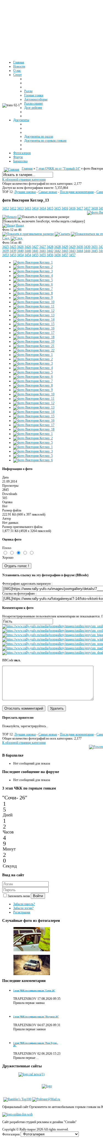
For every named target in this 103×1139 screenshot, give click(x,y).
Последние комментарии (77, 192)
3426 (20, 247)
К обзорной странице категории (24, 179)
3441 (35, 251)
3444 (79, 251)
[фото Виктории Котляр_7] (33, 289)
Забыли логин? (23, 908)
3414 (35, 208)
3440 (20, 251)
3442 (50, 251)
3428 (50, 247)
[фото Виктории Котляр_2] (33, 267)
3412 (5, 208)
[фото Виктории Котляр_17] (33, 333)
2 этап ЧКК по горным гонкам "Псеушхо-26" (36, 1016)
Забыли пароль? (24, 904)
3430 (79, 247)
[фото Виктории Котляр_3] (33, 271)
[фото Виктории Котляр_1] (33, 262)
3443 (65, 251)
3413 (20, 208)
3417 (79, 208)
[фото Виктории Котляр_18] (33, 337)
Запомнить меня (19, 896)
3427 (35, 247)
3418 (94, 208)
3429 (65, 247)
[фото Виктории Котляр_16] (33, 328)
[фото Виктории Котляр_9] (33, 298)
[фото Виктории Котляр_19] (33, 341)
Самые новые (47, 192)
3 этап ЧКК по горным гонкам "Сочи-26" (34, 990)
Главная (27, 168)
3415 (50, 208)
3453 (5, 255)
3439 (5, 251)
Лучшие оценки (25, 192)
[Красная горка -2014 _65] (32, 976)
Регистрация (21, 912)
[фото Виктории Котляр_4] (33, 276)
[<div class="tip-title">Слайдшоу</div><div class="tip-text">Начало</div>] (9, 217)
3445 (94, 251)
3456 (50, 255)
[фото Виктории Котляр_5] (33, 280)
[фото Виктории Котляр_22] (33, 350)
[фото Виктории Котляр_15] (33, 324)
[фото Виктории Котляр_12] (33, 311)
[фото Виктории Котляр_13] (28, 234)
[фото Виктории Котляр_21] (33, 346)
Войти (38, 896)
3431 (94, 247)
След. (6, 238)
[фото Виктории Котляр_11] (33, 306)
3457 (65, 255)
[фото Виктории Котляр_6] (33, 284)
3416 (65, 208)
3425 (5, 247)
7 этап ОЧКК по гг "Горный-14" (58, 168)
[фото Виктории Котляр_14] (33, 319)
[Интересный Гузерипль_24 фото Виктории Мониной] (32, 950)
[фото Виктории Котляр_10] (33, 302)
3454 (20, 255)
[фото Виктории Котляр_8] (33, 293)
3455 (35, 255)
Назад (20, 225)
